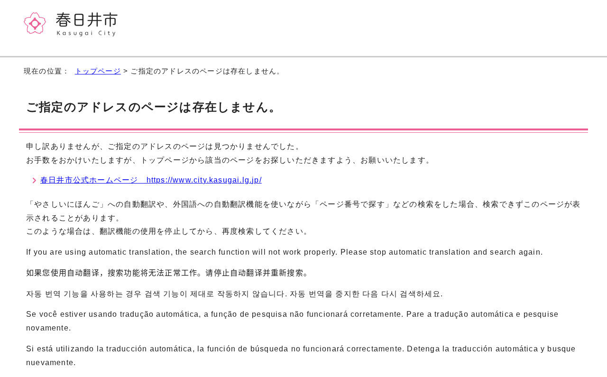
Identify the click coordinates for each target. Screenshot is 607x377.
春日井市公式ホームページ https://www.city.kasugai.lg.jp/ (151, 180)
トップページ (98, 71)
